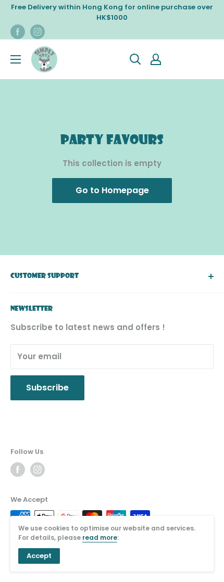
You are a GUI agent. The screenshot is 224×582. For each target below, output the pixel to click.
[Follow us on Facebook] (17, 31)
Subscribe (47, 388)
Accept (39, 556)
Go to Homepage (112, 190)
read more (99, 537)
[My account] (156, 59)
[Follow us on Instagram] (37, 31)
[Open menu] (15, 59)
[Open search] (135, 59)
